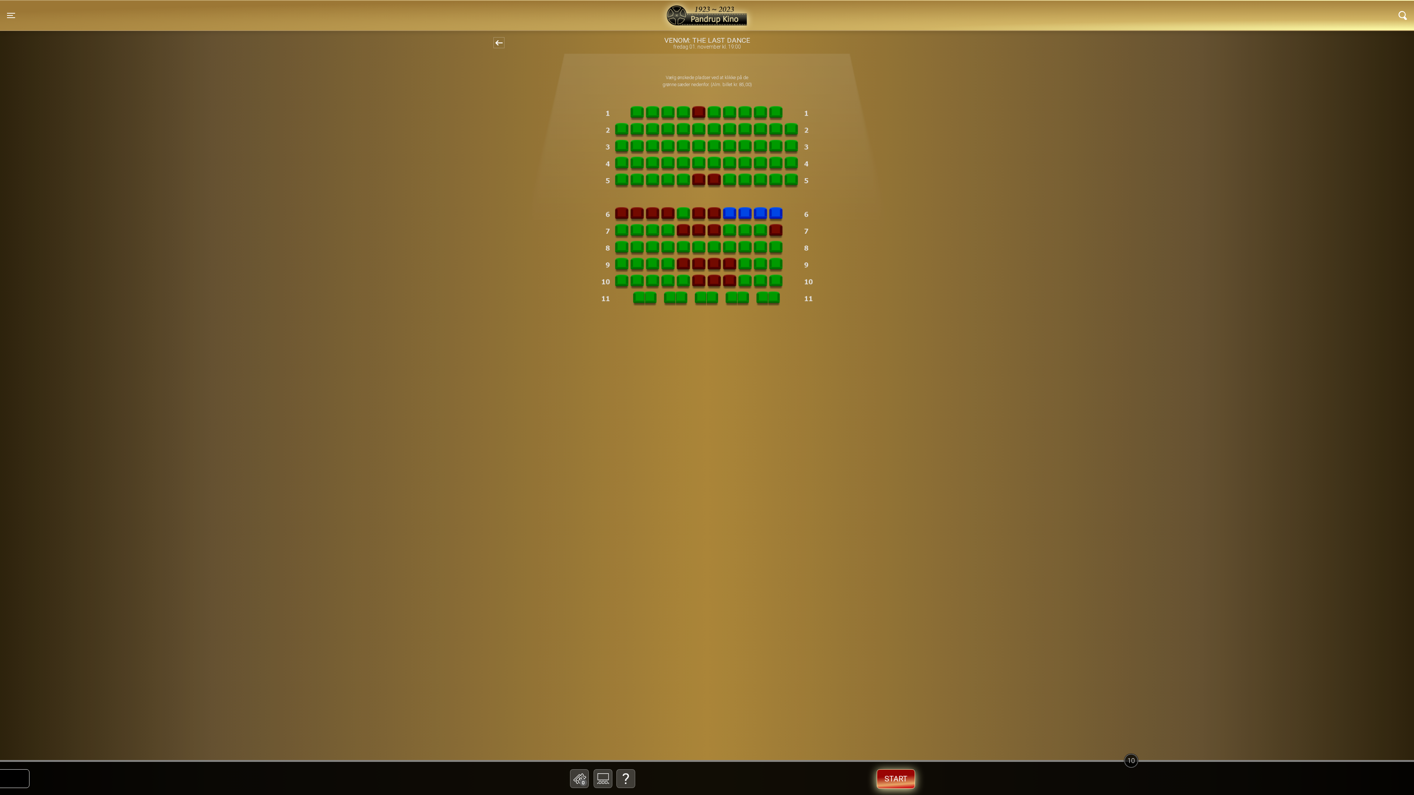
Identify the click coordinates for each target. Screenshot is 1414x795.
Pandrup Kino (306, 10)
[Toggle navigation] (1402, 15)
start (895, 778)
